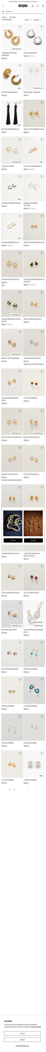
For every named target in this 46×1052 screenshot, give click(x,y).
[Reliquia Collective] (23, 5)
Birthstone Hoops (9, 630)
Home (4, 17)
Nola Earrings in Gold (33, 319)
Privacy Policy (36, 1027)
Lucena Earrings (30, 706)
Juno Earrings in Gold (11, 554)
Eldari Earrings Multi (10, 242)
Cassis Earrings (30, 780)
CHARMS (33, 540)
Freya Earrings (8, 706)
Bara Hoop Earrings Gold (34, 242)
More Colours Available (34, 364)
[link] (12, 523)
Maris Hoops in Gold (10, 474)
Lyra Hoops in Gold (31, 474)
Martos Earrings (31, 669)
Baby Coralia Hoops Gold (12, 437)
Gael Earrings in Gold (10, 593)
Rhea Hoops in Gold (31, 437)
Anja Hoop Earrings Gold (34, 129)
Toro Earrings (8, 743)
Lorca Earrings (30, 743)
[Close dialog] (42, 509)
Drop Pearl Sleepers (32, 92)
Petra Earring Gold (10, 92)
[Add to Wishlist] (20, 26)
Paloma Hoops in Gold (10, 279)
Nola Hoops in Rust (31, 593)
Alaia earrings (8, 780)
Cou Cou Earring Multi (33, 166)
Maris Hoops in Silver (32, 358)
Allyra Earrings (30, 398)
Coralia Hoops (8, 166)
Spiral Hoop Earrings (10, 358)
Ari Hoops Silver (30, 53)
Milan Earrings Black (10, 129)
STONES (13, 540)
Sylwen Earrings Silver (11, 203)
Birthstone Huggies (10, 669)
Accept (22, 1033)
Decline (22, 1040)
